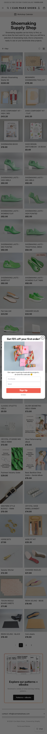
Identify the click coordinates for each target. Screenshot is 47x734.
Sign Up (24, 390)
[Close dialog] (42, 338)
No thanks (23, 395)
